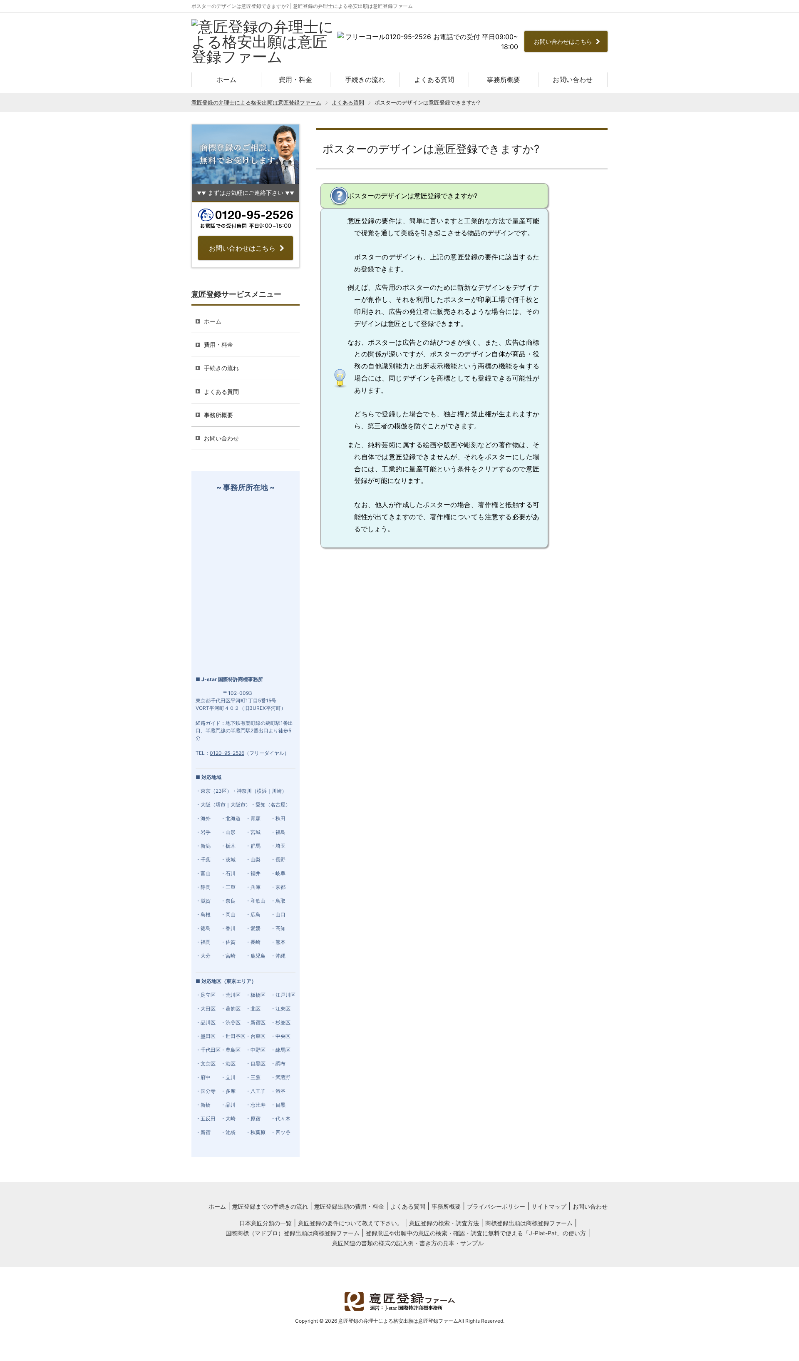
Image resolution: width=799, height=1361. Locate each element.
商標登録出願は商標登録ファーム (529, 1223)
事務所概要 (503, 79)
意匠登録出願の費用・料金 (349, 1206)
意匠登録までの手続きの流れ (270, 1206)
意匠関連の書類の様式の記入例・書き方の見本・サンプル (408, 1243)
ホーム (226, 79)
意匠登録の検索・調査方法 (444, 1223)
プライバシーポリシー (496, 1206)
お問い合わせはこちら (564, 41)
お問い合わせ (573, 79)
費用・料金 (295, 79)
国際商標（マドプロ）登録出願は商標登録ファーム (293, 1233)
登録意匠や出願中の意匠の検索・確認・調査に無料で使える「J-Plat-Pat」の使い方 (476, 1233)
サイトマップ (548, 1206)
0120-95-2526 (227, 753)
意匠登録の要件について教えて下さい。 (350, 1223)
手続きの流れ (365, 79)
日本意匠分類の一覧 (265, 1223)
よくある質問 (434, 79)
